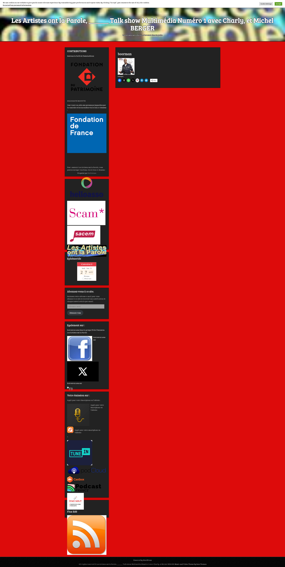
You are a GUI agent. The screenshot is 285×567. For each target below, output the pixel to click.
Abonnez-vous (75, 313)
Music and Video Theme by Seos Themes (190, 564)
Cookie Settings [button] (266, 4)
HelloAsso (92, 173)
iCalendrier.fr (86, 264)
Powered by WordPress (142, 560)
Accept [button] (278, 4)
